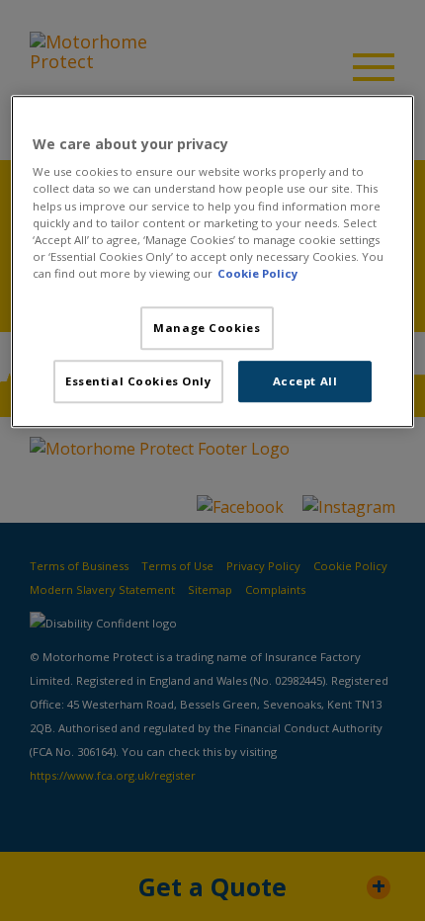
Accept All (305, 381)
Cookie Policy (257, 273)
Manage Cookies (206, 327)
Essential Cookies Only (138, 381)
